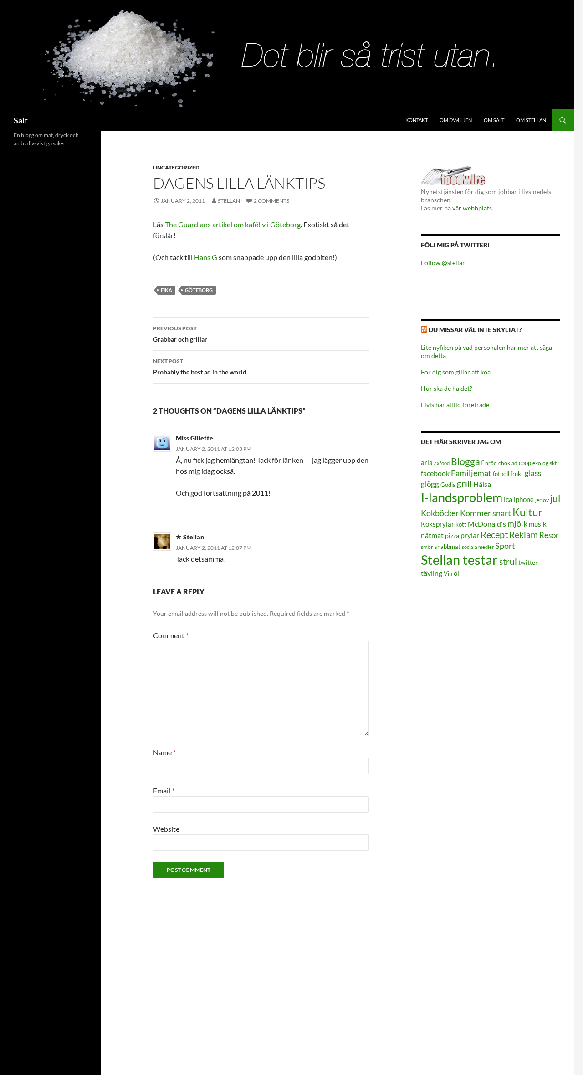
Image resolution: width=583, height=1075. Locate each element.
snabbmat (447, 546)
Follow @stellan (443, 262)
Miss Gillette (194, 438)
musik (538, 524)
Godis (447, 484)
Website (166, 828)
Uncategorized (176, 167)
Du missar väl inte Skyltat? (475, 329)
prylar (469, 535)
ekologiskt (544, 463)
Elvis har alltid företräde (455, 405)
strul (508, 561)
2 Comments (271, 200)
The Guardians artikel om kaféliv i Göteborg (233, 224)
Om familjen (456, 120)
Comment (171, 635)
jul (555, 498)
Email (163, 790)
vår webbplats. (472, 208)
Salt (21, 120)
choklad (507, 463)
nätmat (432, 535)
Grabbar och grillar (180, 334)
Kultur (527, 512)
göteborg (199, 290)
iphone (524, 499)
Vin (448, 573)
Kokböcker (440, 513)
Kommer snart (485, 513)
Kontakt (416, 120)
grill (464, 483)
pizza (452, 535)
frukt (517, 473)
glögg (430, 484)
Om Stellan (531, 120)
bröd (491, 463)
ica (508, 499)
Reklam (523, 534)
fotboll (501, 474)
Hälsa (482, 484)
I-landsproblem (461, 497)
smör (427, 546)
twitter (528, 562)
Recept (494, 534)
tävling (431, 573)
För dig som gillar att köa (456, 372)
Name (164, 752)
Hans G (205, 257)
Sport (505, 546)
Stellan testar (459, 560)
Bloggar (467, 461)
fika (166, 290)
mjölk (517, 523)
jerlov (542, 500)
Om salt (494, 120)
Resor (549, 535)
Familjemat (471, 473)
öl (456, 573)
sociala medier (478, 547)
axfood (442, 463)
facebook (435, 473)
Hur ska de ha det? (446, 388)
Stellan (229, 200)
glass (533, 473)
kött (460, 524)
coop (525, 462)
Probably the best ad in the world (199, 367)
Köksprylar (437, 524)
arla (427, 462)
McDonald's (487, 524)
